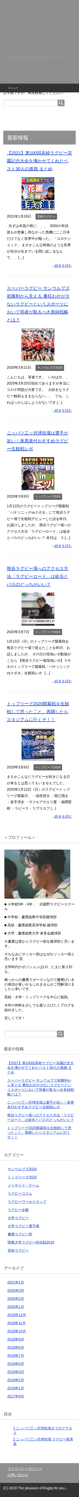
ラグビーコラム (20, 1193)
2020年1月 (15, 1307)
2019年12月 (16, 1315)
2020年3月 (15, 1290)
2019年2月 (15, 1380)
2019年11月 (16, 1323)
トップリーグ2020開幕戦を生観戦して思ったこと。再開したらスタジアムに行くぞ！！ (38, 711)
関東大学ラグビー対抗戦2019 (31, 1242)
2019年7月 (15, 1356)
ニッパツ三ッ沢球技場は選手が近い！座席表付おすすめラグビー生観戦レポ (37, 441)
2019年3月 (15, 1372)
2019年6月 (15, 1364)
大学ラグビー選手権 (23, 1226)
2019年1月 (15, 1388)
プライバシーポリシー (24, 1469)
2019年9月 (15, 1339)
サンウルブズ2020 (50, 367)
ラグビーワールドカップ (27, 1202)
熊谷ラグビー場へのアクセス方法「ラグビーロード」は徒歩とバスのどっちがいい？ (37, 576)
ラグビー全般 (18, 1210)
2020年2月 (15, 1299)
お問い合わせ (17, 1475)
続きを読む (63, 266)
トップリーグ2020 (48, 496)
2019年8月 (15, 1347)
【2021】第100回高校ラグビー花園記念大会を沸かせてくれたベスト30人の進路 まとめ (39, 160)
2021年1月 (15, 1282)
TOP (33, 57)
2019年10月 (16, 1331)
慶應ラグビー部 (20, 1234)
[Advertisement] (39, 41)
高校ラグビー (46, 216)
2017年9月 (15, 1396)
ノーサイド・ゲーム (23, 1185)
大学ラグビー (18, 1218)
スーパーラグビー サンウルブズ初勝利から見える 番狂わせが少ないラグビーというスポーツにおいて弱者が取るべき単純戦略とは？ (38, 304)
